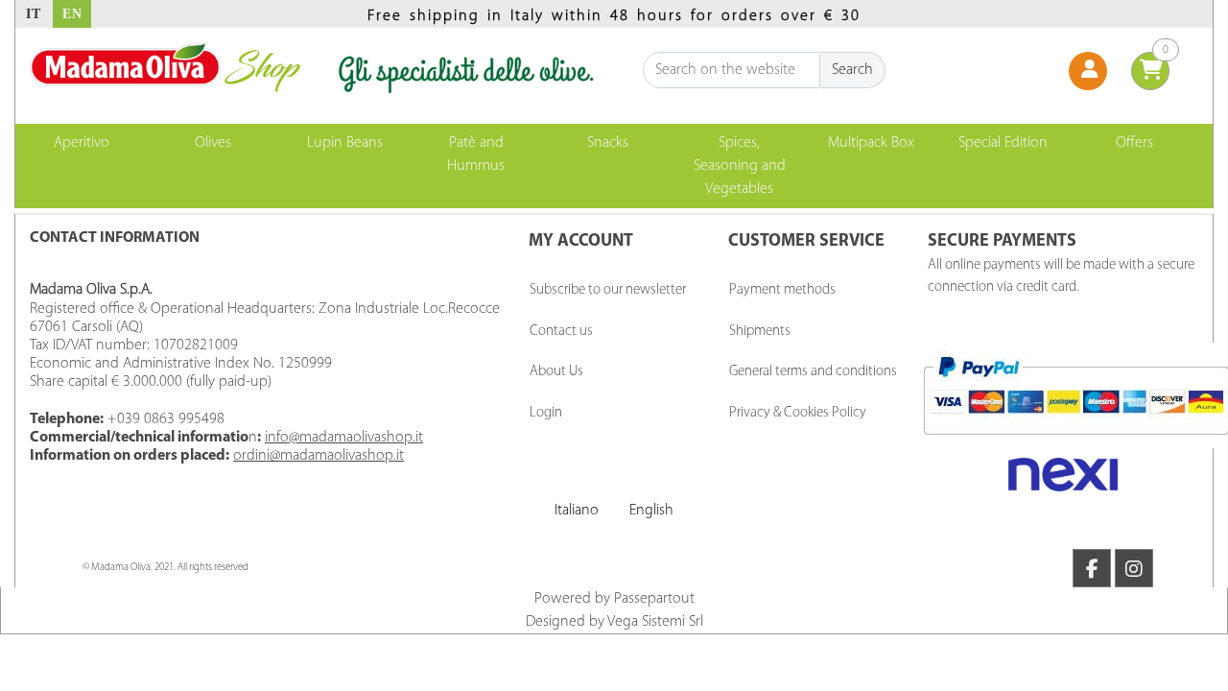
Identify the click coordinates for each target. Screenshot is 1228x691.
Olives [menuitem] (213, 143)
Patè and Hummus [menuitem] (476, 154)
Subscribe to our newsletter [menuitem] (608, 290)
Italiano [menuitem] (577, 510)
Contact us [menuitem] (561, 331)
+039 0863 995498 (165, 419)
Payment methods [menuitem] (782, 290)
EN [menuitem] (72, 14)
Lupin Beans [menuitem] (345, 143)
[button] (853, 70)
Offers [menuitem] (1134, 143)
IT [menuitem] (33, 14)
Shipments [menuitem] (760, 331)
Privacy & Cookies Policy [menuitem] (797, 413)
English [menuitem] (651, 510)
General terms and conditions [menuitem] (813, 372)
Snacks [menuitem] (607, 143)
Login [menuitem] (546, 413)
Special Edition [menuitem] (1003, 143)
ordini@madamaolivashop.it (318, 456)
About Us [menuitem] (556, 372)
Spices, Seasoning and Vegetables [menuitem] (740, 166)
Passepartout (654, 599)
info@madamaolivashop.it (344, 437)
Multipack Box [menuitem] (871, 143)
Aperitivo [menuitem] (81, 143)
